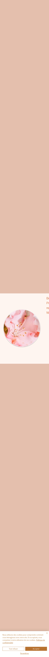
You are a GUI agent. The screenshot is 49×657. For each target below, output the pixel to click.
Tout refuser (13, 649)
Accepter (36, 649)
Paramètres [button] (24, 653)
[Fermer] (45, 635)
